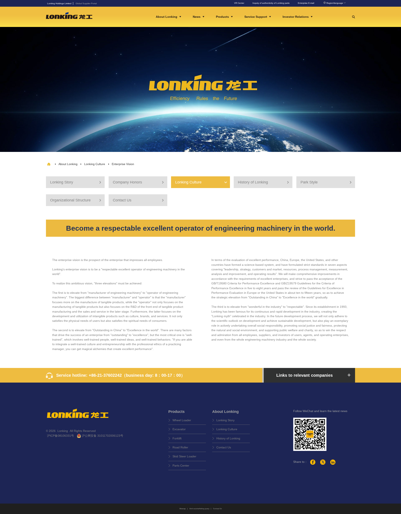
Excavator (179, 429)
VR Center (239, 3)
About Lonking (167, 16)
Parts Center (181, 465)
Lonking (63, 431)
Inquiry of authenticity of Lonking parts (271, 3)
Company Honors (139, 182)
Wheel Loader (182, 420)
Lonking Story (76, 182)
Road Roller (180, 447)
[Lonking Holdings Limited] (69, 16)
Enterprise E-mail (306, 3)
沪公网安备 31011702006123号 (102, 435)
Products (223, 16)
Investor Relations (296, 16)
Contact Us (139, 200)
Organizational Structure (76, 200)
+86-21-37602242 (105, 375)
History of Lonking (264, 182)
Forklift (177, 438)
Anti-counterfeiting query (199, 509)
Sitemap (182, 509)
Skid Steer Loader (184, 456)
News (197, 16)
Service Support (256, 16)
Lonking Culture (94, 164)
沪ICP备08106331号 (60, 435)
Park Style (327, 182)
